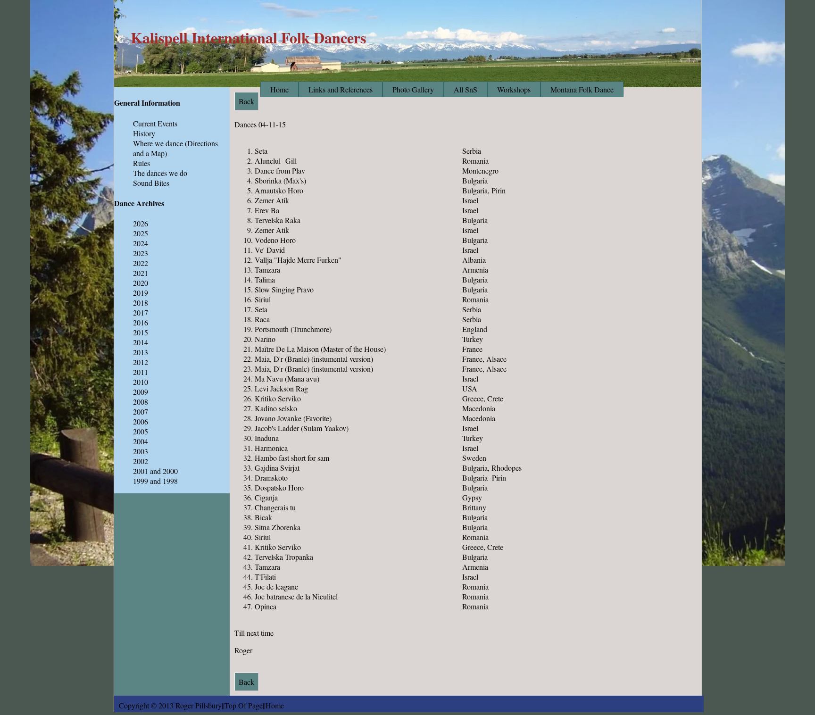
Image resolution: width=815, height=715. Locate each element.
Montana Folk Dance (582, 89)
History (144, 133)
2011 (140, 372)
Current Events (155, 123)
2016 (140, 322)
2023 (140, 253)
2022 (140, 263)
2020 (140, 283)
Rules (141, 163)
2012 (140, 362)
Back (246, 682)
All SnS (465, 89)
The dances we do (160, 173)
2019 (140, 293)
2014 (140, 342)
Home (279, 89)
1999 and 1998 (155, 481)
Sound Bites (151, 183)
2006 (140, 421)
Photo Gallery (413, 89)
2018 (140, 303)
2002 (140, 461)
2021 (140, 273)
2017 (140, 312)
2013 (140, 352)
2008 (140, 402)
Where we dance (158, 143)
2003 (140, 451)
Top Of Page (244, 705)
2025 (140, 233)
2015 (140, 332)
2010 (140, 382)
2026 (140, 223)
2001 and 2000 (155, 471)
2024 (140, 243)
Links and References (340, 89)
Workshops (514, 89)
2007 (140, 411)
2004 (140, 441)
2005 (140, 431)
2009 (140, 392)
